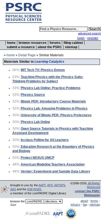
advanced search (89, 33)
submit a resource (21, 47)
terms (94, 200)
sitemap (71, 47)
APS (50, 185)
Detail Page (27, 55)
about (84, 200)
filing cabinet (73, 42)
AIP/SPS (59, 185)
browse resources (33, 42)
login (81, 38)
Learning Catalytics (49, 61)
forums (55, 42)
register (92, 38)
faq (85, 204)
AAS (13, 189)
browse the (17, 201)
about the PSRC (50, 47)
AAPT (42, 185)
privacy (75, 204)
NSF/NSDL (34, 189)
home (11, 42)
